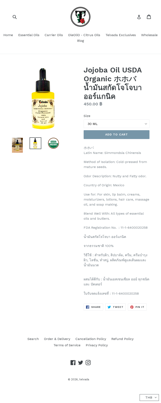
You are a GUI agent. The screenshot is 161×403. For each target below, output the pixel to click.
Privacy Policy (97, 345)
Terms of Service (66, 345)
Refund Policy (122, 339)
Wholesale (149, 35)
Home (8, 35)
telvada (84, 379)
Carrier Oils (54, 35)
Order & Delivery (57, 339)
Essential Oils (28, 35)
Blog (80, 41)
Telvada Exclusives (120, 35)
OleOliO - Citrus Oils (84, 35)
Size (87, 116)
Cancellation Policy (90, 339)
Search (33, 339)
